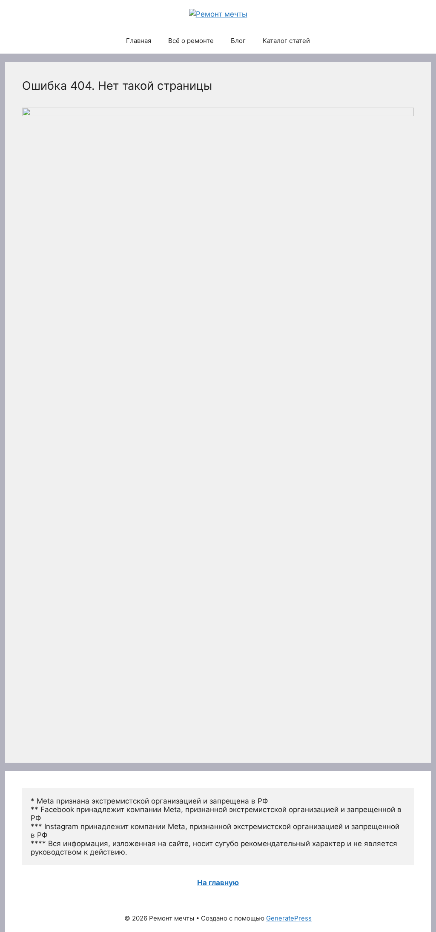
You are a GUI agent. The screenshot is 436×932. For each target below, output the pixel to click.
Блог (238, 41)
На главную (218, 882)
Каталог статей (286, 41)
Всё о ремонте (191, 41)
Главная (138, 41)
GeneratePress (289, 918)
